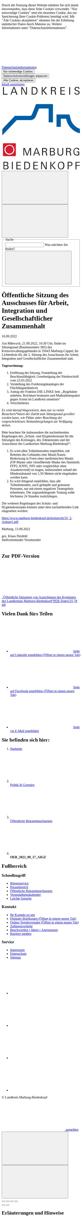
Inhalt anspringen (13, 84)
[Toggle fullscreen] (11, 1201)
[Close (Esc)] (3, 1201)
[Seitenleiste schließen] (35, 1181)
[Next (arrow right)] (7, 1205)
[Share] (7, 1201)
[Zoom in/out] (16, 1201)
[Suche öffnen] (35, 187)
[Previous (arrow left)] (3, 1205)
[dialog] (41, 43)
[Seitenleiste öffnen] (35, 221)
